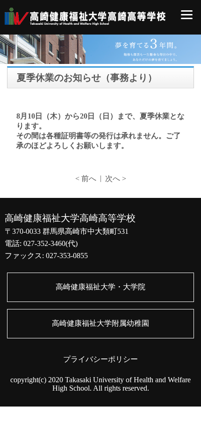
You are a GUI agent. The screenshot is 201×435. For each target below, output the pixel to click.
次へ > (115, 178)
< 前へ (85, 178)
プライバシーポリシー (100, 359)
